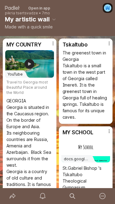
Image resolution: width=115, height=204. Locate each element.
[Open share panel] (12, 196)
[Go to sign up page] (108, 8)
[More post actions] (49, 45)
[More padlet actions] (102, 196)
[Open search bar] (72, 196)
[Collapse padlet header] (54, 19)
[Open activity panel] (42, 196)
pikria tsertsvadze (21, 13)
